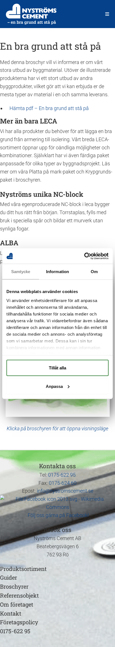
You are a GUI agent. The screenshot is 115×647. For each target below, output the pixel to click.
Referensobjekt (19, 595)
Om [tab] (94, 271)
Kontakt (10, 613)
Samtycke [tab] (20, 271)
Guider (8, 577)
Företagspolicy (19, 622)
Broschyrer (14, 586)
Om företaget (16, 604)
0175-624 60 (62, 483)
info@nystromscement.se (65, 491)
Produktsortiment (23, 568)
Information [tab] (57, 271)
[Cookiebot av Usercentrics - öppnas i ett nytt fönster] (84, 256)
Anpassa (54, 386)
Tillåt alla (57, 367)
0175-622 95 (62, 475)
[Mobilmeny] (107, 14)
